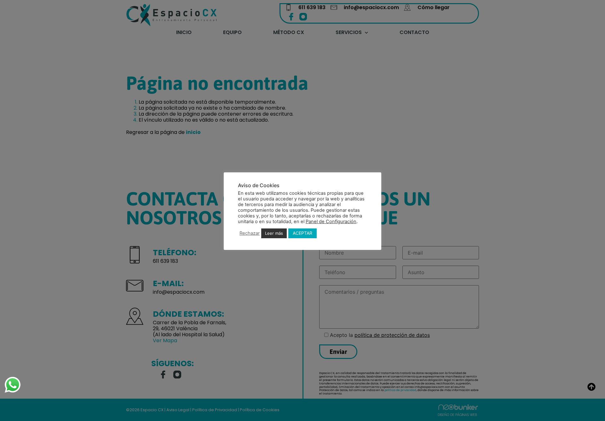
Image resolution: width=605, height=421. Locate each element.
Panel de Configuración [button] (331, 221)
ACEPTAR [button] (302, 233)
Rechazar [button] (249, 233)
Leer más (274, 233)
